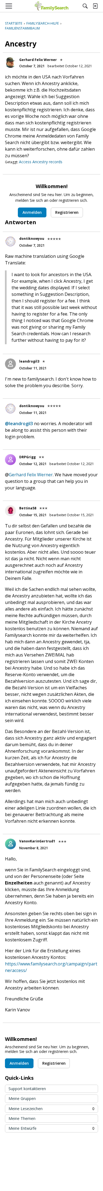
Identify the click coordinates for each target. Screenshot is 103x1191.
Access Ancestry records (40, 161)
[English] (51, 6)
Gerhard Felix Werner (38, 59)
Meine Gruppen (22, 1098)
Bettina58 (27, 508)
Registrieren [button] (67, 212)
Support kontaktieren (27, 1088)
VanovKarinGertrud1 (37, 841)
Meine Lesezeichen (51, 1108)
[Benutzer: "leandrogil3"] (10, 363)
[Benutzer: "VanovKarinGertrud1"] (10, 844)
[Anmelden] (95, 6)
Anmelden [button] (32, 212)
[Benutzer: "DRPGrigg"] (10, 459)
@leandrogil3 (19, 424)
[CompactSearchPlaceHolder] (85, 6)
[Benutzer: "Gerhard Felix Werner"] (10, 62)
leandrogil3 (29, 361)
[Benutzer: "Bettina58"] (10, 510)
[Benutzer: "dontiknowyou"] (10, 241)
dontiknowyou (31, 238)
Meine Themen (22, 1118)
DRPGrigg (27, 457)
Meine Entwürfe (51, 1128)
